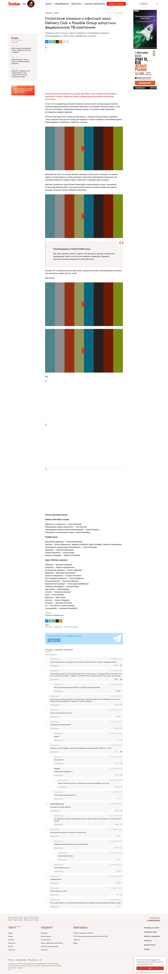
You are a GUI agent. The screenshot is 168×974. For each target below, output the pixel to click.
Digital (10, 933)
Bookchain (44, 950)
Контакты (11, 960)
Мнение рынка (46, 936)
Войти (47, 654)
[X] (57, 41)
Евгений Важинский (57, 804)
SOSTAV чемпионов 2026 (49, 946)
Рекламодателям (21, 960)
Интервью (44, 933)
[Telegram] (50, 41)
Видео (14, 38)
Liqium (20, 968)
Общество (11, 950)
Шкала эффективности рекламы (52, 943)
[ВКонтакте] (46, 41)
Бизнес (10, 946)
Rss (41, 960)
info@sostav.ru (155, 918)
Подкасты (77, 940)
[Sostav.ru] (14, 3)
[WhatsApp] (53, 41)
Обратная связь (33, 960)
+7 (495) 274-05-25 (153, 920)
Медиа (10, 936)
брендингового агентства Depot (48, 964)
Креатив (11, 940)
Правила (53, 654)
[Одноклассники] (60, 41)
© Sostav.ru (12, 964)
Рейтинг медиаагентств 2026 (83, 933)
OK (150, 968)
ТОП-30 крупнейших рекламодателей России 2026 (91, 936)
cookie (154, 960)
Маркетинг (12, 943)
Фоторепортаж (46, 940)
